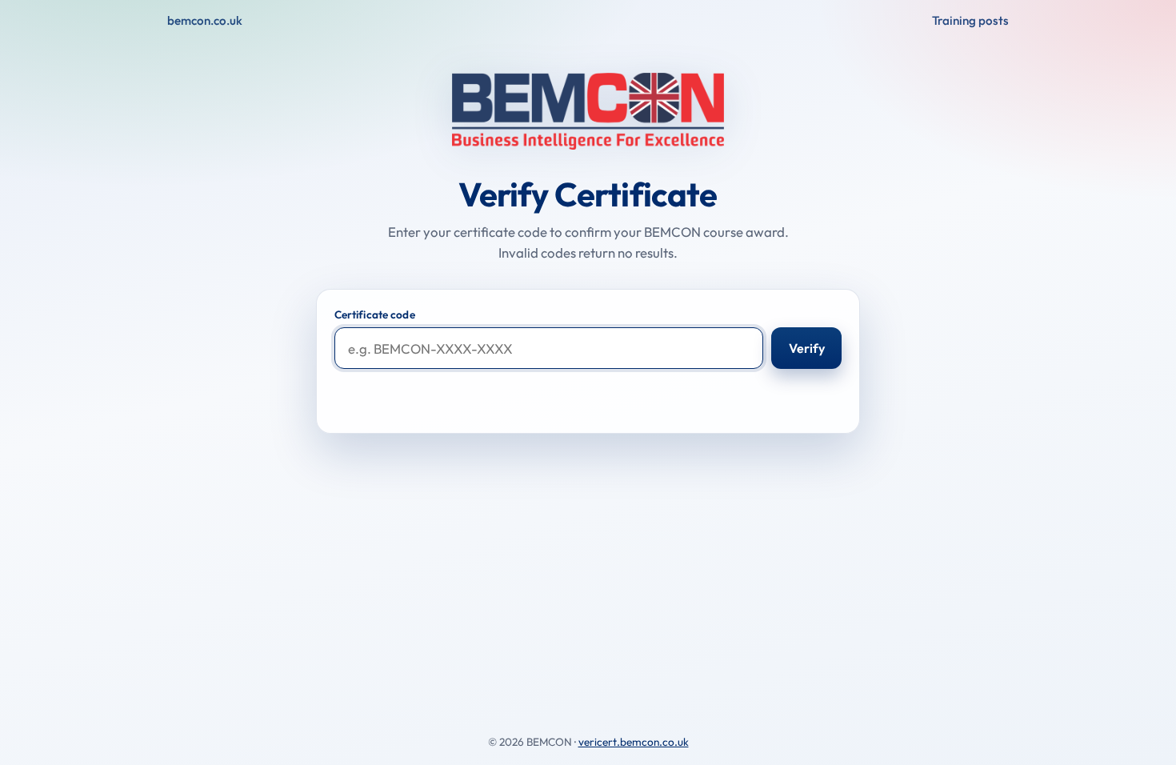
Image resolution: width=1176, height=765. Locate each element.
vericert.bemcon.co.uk (633, 742)
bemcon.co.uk (204, 20)
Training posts (970, 20)
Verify (807, 348)
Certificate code (374, 314)
